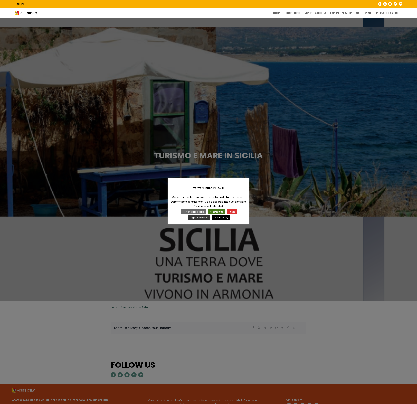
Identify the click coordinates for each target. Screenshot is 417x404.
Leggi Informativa (199, 217)
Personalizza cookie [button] (193, 211)
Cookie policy (221, 217)
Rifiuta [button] (232, 211)
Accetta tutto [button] (216, 211)
